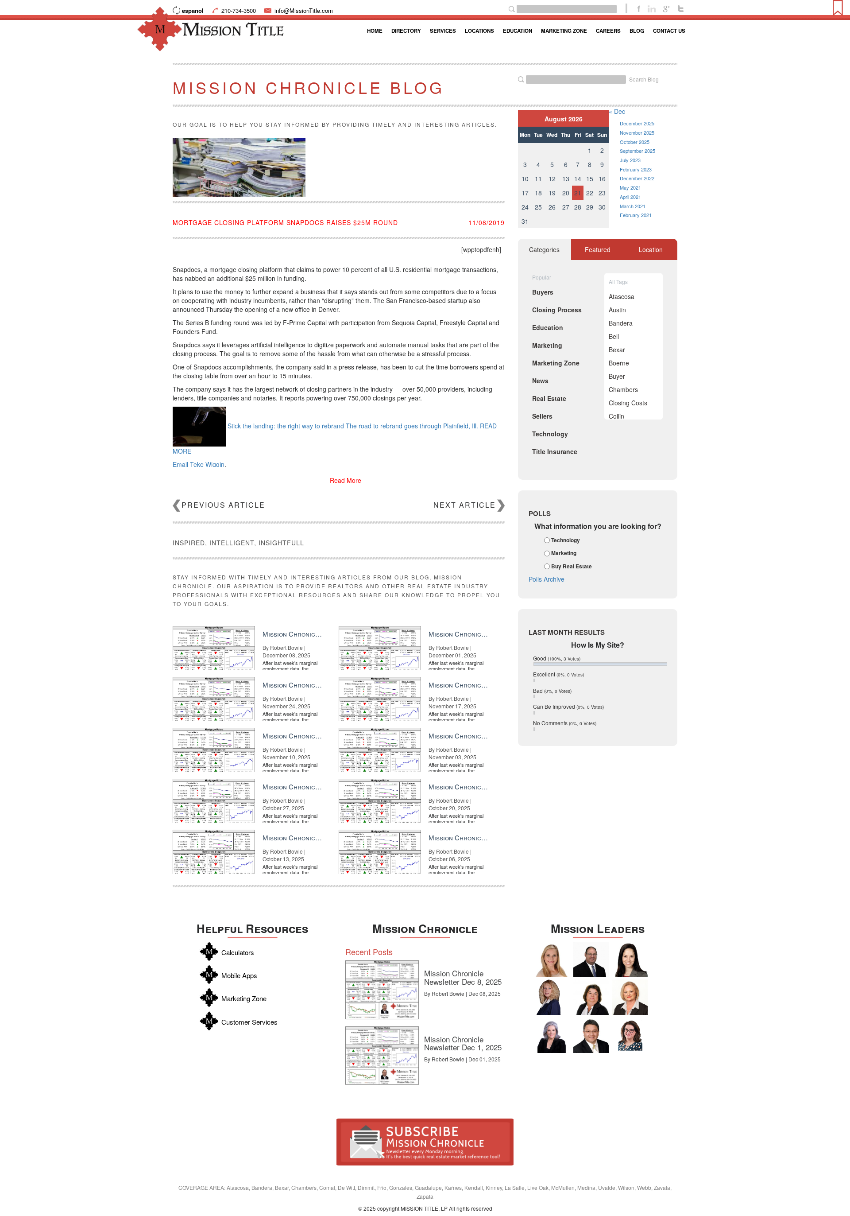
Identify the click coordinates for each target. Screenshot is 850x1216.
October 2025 (634, 141)
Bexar (617, 349)
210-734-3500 (238, 10)
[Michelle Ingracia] (551, 997)
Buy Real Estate (571, 566)
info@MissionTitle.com (303, 10)
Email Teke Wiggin (198, 464)
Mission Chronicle (425, 928)
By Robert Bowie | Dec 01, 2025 (462, 1059)
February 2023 (636, 169)
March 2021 (632, 206)
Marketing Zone (564, 31)
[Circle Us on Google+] (666, 8)
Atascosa (621, 296)
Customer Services (249, 1021)
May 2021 (630, 187)
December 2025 (637, 123)
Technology (565, 540)
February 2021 (636, 214)
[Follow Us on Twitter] (680, 8)
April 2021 (630, 196)
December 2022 (637, 178)
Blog (637, 31)
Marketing (563, 553)
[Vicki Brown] (630, 997)
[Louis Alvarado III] (591, 1035)
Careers (608, 31)
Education (517, 31)
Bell (614, 336)
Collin (616, 416)
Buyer (617, 376)
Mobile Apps (239, 975)
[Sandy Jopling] (591, 997)
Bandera (621, 323)
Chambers (623, 389)
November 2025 (637, 132)
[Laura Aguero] (551, 1035)
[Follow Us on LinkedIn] (652, 8)
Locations (479, 31)
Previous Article (223, 505)
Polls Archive (546, 579)
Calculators (237, 952)
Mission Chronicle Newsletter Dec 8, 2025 (463, 977)
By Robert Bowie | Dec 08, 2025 (462, 993)
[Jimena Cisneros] (630, 959)
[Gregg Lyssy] (591, 959)
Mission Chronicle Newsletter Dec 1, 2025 (463, 1043)
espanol (193, 10)
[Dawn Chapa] (630, 1035)
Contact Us (669, 31)
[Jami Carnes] (551, 959)
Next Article (464, 505)
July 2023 (630, 159)
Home (374, 31)
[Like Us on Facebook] (638, 8)
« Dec (617, 111)
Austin (617, 309)
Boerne (619, 362)
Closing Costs (628, 402)
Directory (406, 31)
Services (443, 31)
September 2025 (637, 150)
